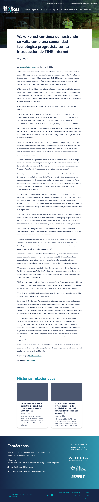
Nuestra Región (30, 10)
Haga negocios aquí (48, 10)
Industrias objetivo (68, 10)
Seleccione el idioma (54, 3)
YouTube (52, 495)
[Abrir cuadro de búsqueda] (96, 9)
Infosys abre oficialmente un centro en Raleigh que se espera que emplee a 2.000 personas (31, 407)
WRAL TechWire (35, 356)
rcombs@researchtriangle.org (22, 467)
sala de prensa (85, 10)
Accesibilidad (64, 492)
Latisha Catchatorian (28, 67)
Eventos (86, 3)
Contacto (93, 3)
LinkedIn (47, 495)
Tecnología (30, 360)
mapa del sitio (87, 495)
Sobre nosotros (76, 3)
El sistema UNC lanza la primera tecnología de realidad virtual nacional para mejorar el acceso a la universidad (66, 408)
